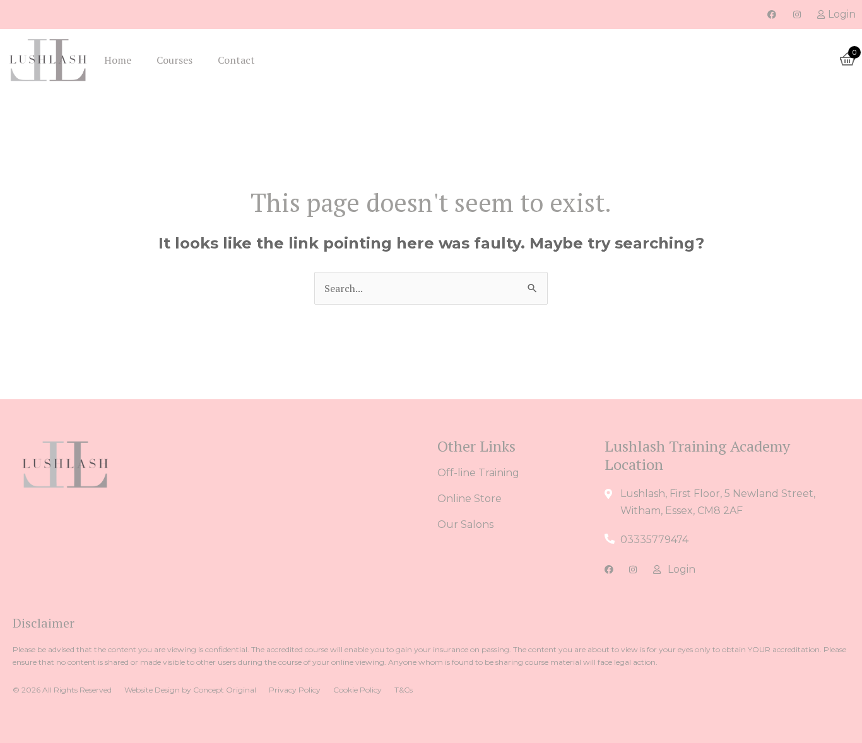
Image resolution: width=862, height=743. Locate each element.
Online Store (469, 499)
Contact (236, 60)
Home (117, 60)
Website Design (152, 689)
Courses (174, 60)
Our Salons (465, 524)
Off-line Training (478, 473)
